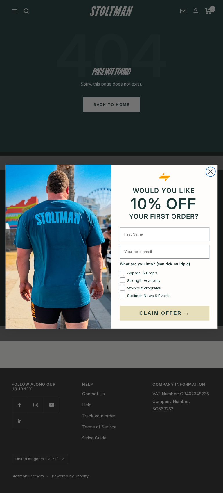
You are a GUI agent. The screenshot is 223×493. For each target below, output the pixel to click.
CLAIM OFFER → (164, 313)
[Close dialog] (210, 171)
